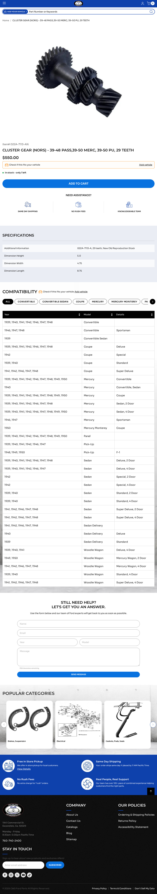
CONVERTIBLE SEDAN (55, 301)
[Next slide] (153, 725)
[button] (15, 12)
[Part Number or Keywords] (151, 12)
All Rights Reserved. (39, 888)
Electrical (61, 741)
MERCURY (98, 301)
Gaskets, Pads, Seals (115, 741)
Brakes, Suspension (17, 741)
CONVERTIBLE (26, 301)
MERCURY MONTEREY (124, 301)
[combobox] (91, 12)
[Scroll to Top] (151, 791)
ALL (8, 301)
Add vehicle (145, 164)
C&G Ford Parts (19, 888)
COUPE (80, 301)
